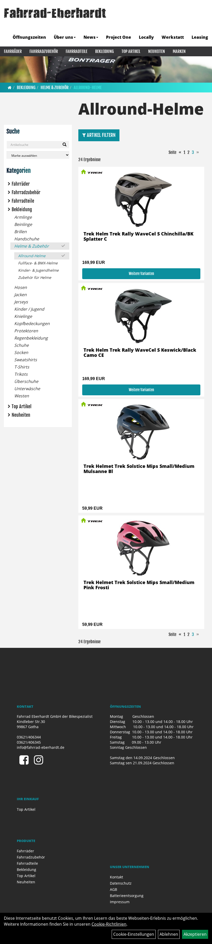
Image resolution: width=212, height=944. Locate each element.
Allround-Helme (88, 87)
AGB (113, 889)
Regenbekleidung (31, 338)
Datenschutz (121, 883)
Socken (21, 352)
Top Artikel (131, 51)
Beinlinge (23, 224)
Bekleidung (104, 51)
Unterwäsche (27, 388)
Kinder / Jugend (29, 309)
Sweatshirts (25, 360)
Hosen (20, 287)
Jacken (20, 294)
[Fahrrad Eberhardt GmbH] (55, 13)
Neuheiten (156, 51)
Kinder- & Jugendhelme (38, 270)
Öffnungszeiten (29, 37)
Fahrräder (13, 51)
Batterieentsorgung (126, 895)
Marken (179, 51)
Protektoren (26, 331)
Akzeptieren (195, 934)
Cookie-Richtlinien (109, 924)
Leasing (200, 37)
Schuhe (21, 345)
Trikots (21, 374)
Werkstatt (173, 37)
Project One (118, 37)
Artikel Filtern (101, 135)
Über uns (63, 37)
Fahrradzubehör (43, 51)
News (90, 37)
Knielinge (23, 316)
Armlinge (23, 217)
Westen (21, 396)
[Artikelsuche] (202, 25)
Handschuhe (26, 239)
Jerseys (21, 302)
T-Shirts (21, 367)
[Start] (10, 87)
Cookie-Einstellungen (133, 934)
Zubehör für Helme (34, 277)
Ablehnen (169, 934)
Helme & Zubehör (55, 87)
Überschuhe (26, 381)
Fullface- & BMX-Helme (38, 263)
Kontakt (116, 877)
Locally (146, 37)
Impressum (120, 901)
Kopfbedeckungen (32, 323)
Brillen (20, 231)
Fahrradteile (76, 51)
